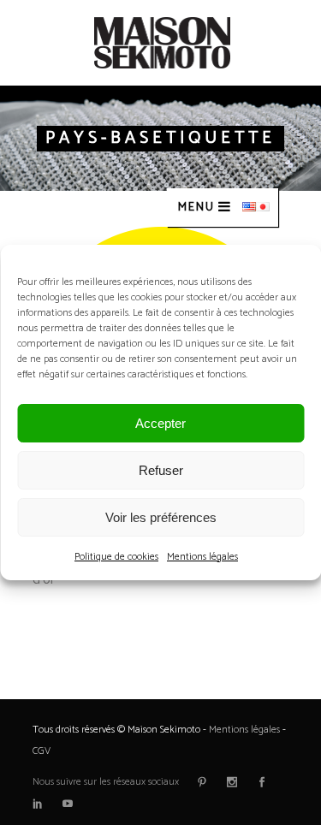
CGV (42, 751)
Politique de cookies (116, 557)
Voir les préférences (161, 517)
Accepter (160, 423)
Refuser (161, 470)
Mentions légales (202, 557)
